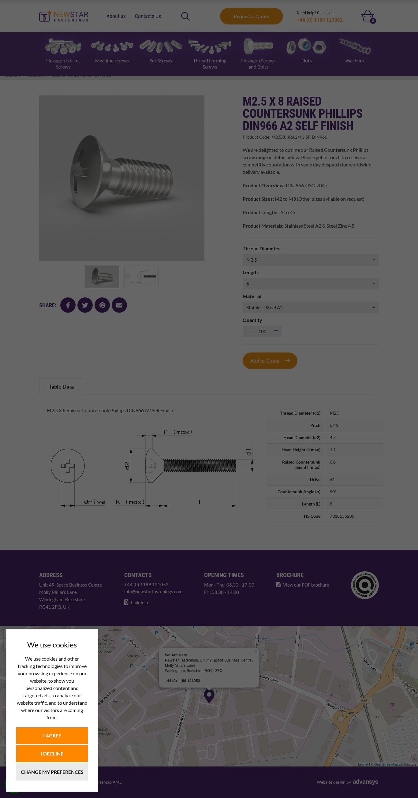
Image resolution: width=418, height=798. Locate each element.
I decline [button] (52, 753)
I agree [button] (52, 735)
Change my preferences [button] (52, 772)
